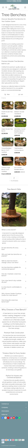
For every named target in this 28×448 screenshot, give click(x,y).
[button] (3, 7)
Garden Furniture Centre (10, 445)
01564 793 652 (17, 1)
